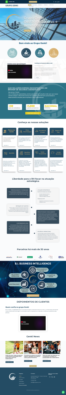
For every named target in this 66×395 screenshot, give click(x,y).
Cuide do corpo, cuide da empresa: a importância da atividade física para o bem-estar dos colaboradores (14, 357)
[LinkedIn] (57, 1)
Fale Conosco (31, 6)
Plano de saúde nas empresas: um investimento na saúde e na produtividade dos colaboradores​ (51, 356)
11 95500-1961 (11, 1)
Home (30, 4)
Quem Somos (34, 4)
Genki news (52, 4)
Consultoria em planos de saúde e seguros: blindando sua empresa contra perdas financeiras (32, 356)
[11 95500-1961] (6, 1)
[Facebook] (53, 1)
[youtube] (58, 1)
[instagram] (55, 1)
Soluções (40, 4)
